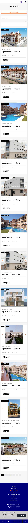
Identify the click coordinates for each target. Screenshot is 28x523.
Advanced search (14, 12)
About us (14, 488)
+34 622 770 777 (16, 506)
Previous (2, 37)
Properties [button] (13, 490)
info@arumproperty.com (14, 504)
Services (14, 492)
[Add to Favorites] (25, 30)
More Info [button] (4, 517)
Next (25, 37)
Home (13, 486)
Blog (14, 496)
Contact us (14, 498)
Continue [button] (22, 515)
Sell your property (14, 494)
